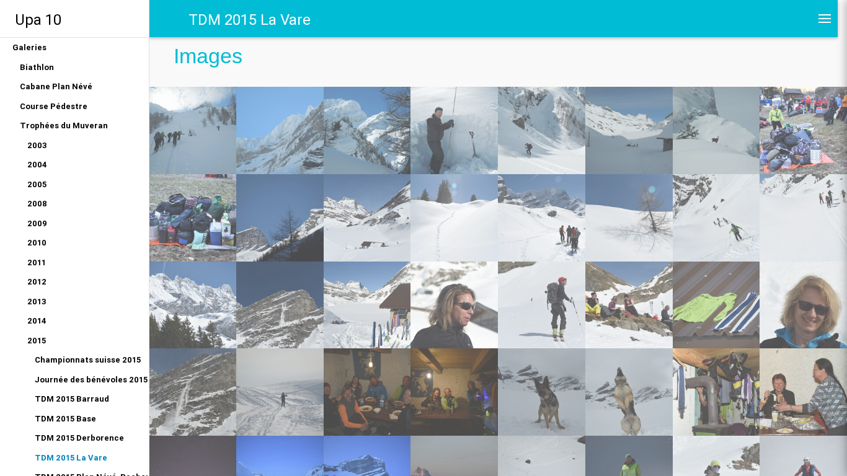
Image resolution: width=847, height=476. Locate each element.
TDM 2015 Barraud (72, 399)
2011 (36, 262)
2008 (37, 203)
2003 (37, 145)
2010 (37, 242)
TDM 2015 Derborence (79, 438)
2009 (37, 223)
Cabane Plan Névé (56, 86)
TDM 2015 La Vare (71, 457)
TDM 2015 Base (65, 418)
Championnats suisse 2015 (88, 360)
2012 (37, 281)
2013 (37, 301)
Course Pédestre (53, 106)
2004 (37, 164)
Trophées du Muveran (64, 125)
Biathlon (37, 67)
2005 (37, 184)
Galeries (29, 47)
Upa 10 (38, 20)
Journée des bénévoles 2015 (91, 379)
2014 (37, 320)
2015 (36, 340)
